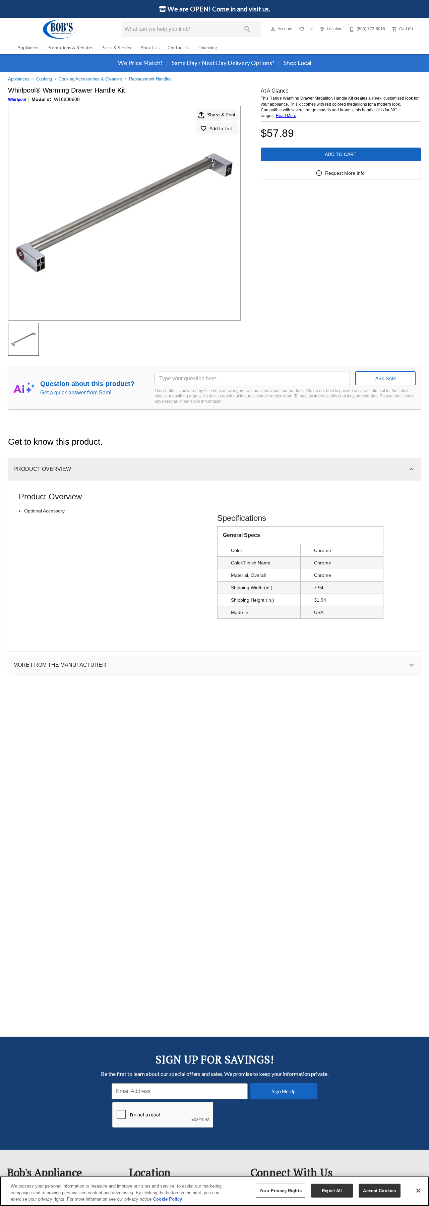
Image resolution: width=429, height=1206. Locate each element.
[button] (273, 29)
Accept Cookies (379, 1190)
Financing (207, 47)
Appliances (28, 47)
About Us (150, 47)
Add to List (220, 128)
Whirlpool (17, 99)
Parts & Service (116, 47)
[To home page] (60, 29)
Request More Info (345, 173)
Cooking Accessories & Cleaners (90, 78)
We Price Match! (141, 62)
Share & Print (221, 114)
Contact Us (179, 47)
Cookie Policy (167, 1199)
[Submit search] (247, 29)
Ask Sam (385, 378)
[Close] (418, 1190)
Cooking (44, 78)
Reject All (332, 1190)
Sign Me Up (284, 1091)
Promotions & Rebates (70, 47)
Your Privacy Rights (280, 1190)
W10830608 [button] (67, 99)
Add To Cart (341, 154)
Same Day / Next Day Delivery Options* (223, 62)
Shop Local (297, 62)
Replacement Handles (150, 78)
